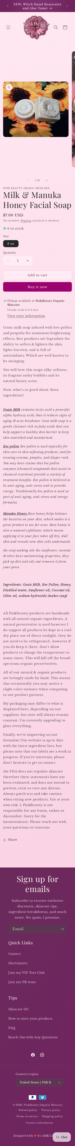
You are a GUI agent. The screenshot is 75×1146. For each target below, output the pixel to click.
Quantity (9, 252)
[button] (8, 27)
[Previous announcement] (7, 6)
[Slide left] (28, 180)
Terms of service (27, 1116)
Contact (14, 954)
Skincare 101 (18, 1009)
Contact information (39, 1122)
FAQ (11, 1028)
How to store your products (30, 1018)
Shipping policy (52, 1116)
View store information (26, 316)
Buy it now (37, 287)
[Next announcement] (67, 6)
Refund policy (28, 1110)
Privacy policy (50, 1110)
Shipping (25, 220)
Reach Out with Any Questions (33, 1037)
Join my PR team (22, 982)
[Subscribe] (62, 929)
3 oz (10, 244)
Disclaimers (18, 963)
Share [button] (12, 840)
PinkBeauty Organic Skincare (43, 1104)
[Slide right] (46, 180)
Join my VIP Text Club (26, 973)
